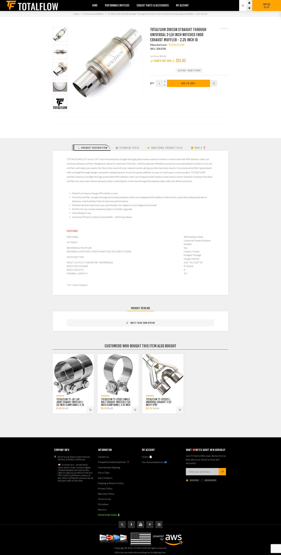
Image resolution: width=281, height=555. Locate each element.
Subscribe (194, 480)
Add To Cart (188, 83)
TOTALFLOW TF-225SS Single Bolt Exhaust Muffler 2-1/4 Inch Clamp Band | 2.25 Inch (115, 402)
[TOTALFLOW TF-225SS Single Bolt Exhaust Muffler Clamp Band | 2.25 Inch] (118, 374)
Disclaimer (103, 504)
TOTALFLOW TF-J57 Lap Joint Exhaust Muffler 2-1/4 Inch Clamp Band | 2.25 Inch (70, 403)
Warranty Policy (106, 493)
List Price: (155, 56)
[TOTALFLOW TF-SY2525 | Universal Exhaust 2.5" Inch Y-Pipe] (163, 374)
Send (222, 471)
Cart (266, 6)
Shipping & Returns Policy (111, 483)
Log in (251, 3)
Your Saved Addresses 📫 (154, 462)
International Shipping (109, 467)
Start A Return (105, 478)
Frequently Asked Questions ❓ (114, 462)
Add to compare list (214, 83)
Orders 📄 (147, 456)
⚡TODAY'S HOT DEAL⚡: (162, 60)
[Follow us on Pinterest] (149, 524)
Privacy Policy (105, 488)
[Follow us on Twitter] (122, 524)
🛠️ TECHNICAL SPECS (127, 147)
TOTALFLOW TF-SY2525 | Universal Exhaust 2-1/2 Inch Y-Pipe (159, 402)
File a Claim (103, 472)
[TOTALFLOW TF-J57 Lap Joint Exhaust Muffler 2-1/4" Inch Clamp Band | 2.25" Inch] (73, 374)
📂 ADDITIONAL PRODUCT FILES (165, 147)
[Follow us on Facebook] (131, 524)
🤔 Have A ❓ (198, 147)
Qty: (152, 83)
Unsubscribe (210, 480)
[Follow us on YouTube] (140, 524)
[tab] (91, 148)
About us (102, 509)
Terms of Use (104, 499)
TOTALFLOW (176, 44)
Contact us (103, 456)
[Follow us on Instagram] (159, 524)
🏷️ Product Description (92, 147)
